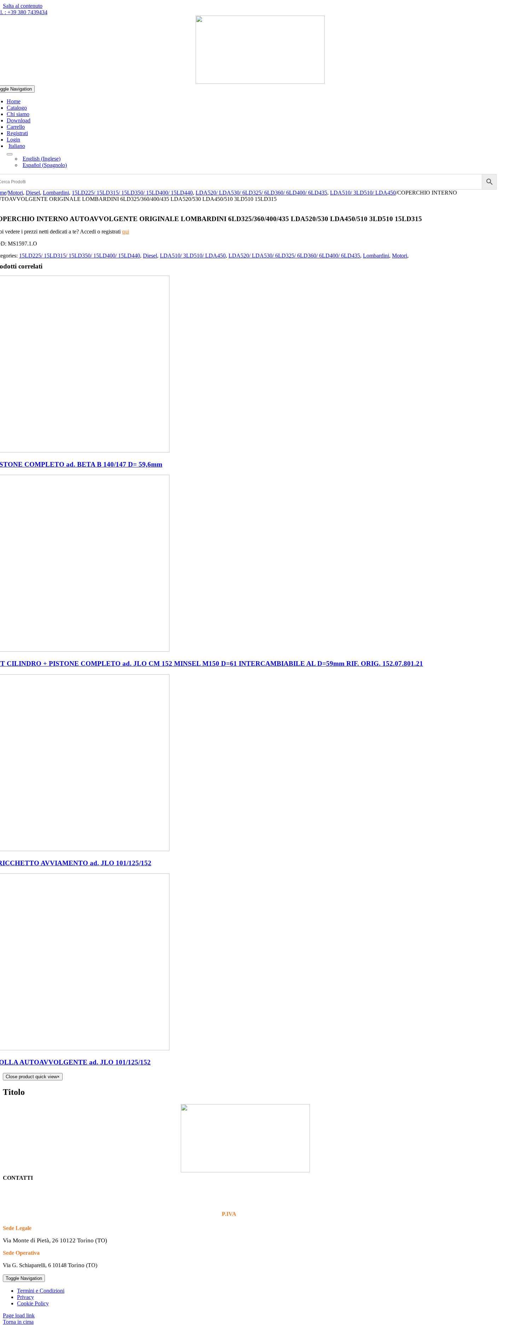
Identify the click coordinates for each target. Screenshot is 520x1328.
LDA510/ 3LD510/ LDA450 (193, 256)
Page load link (19, 1315)
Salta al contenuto (22, 6)
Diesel (150, 256)
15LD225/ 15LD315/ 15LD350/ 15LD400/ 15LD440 (79, 256)
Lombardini (376, 256)
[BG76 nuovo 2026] (260, 82)
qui (125, 232)
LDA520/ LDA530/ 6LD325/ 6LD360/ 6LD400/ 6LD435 (294, 256)
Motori (399, 256)
